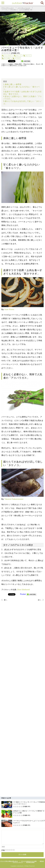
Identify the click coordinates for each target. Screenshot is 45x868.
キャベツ (28, 55)
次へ (39, 600)
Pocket (23, 594)
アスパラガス (8, 55)
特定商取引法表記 (30, 862)
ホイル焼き (7, 58)
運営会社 (42, 861)
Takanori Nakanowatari (13, 499)
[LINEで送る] (31, 594)
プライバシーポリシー (18, 862)
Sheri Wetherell (23, 590)
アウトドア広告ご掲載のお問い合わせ (9, 861)
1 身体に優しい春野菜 (12, 84)
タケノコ (18, 55)
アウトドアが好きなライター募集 (29, 861)
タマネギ (17, 58)
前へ (5, 600)
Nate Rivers (9, 309)
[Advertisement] (22, 698)
